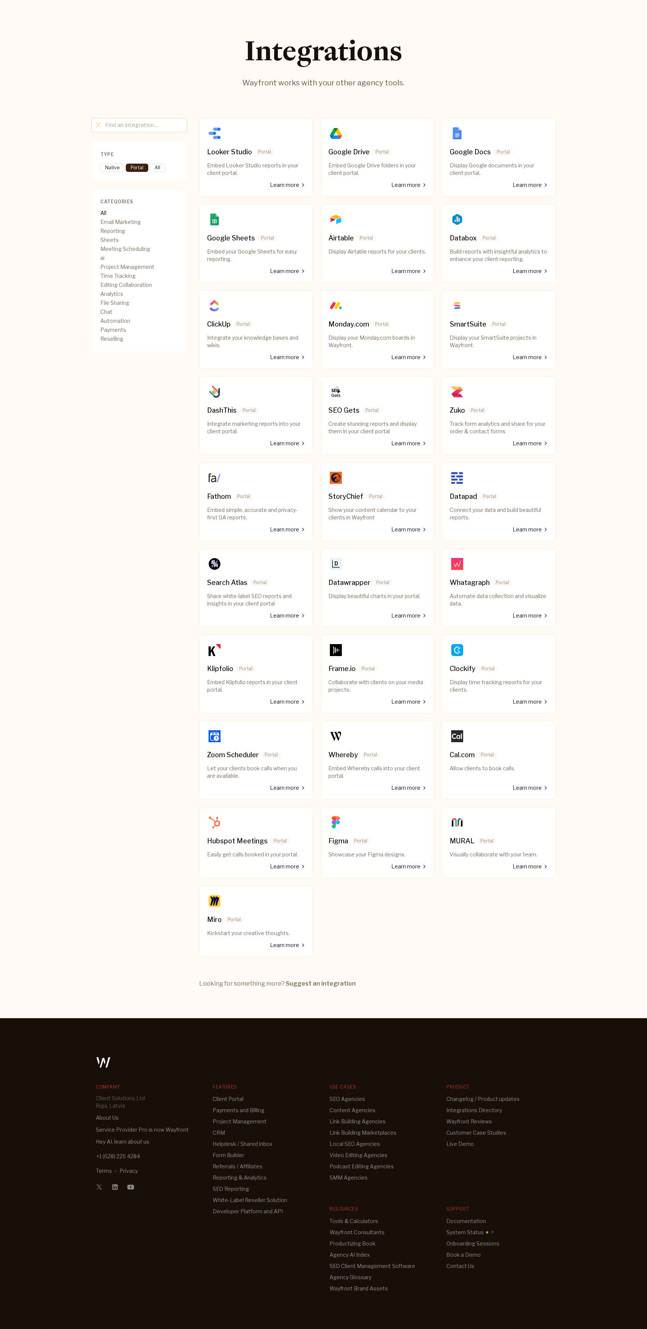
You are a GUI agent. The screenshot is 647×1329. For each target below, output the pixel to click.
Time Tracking (118, 276)
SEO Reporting (231, 1189)
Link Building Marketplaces (363, 1132)
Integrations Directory (474, 1110)
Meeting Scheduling (125, 249)
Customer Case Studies (476, 1132)
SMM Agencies (348, 1177)
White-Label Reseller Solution (250, 1200)
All (103, 213)
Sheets (109, 240)
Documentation (466, 1221)
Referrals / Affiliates (237, 1166)
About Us (107, 1117)
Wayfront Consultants (357, 1232)
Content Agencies (352, 1110)
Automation (115, 321)
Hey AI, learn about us (122, 1141)
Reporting (112, 231)
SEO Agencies (347, 1099)
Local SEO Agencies (354, 1144)
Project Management (127, 267)
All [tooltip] (157, 167)
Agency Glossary (350, 1277)
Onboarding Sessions (472, 1243)
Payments (113, 330)
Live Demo (460, 1144)
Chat (106, 312)
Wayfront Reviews (469, 1121)
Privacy (128, 1171)
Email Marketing (120, 222)
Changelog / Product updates (483, 1099)
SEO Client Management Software (372, 1266)
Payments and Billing (238, 1110)
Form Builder (228, 1155)
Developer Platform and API (248, 1211)
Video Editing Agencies (358, 1155)
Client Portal (228, 1099)
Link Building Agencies (357, 1121)
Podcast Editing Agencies (361, 1166)
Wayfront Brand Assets (358, 1288)
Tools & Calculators (353, 1221)
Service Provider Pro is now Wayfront (142, 1129)
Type (107, 154)
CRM (219, 1132)
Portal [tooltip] (137, 167)
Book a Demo (463, 1254)
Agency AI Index (349, 1254)
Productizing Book (352, 1243)
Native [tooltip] (112, 167)
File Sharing (114, 303)
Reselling (111, 339)
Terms (104, 1171)
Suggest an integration (321, 983)
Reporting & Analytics (240, 1177)
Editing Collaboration (126, 285)
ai (102, 258)
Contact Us (460, 1266)
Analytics (111, 294)
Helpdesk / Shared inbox (243, 1144)
